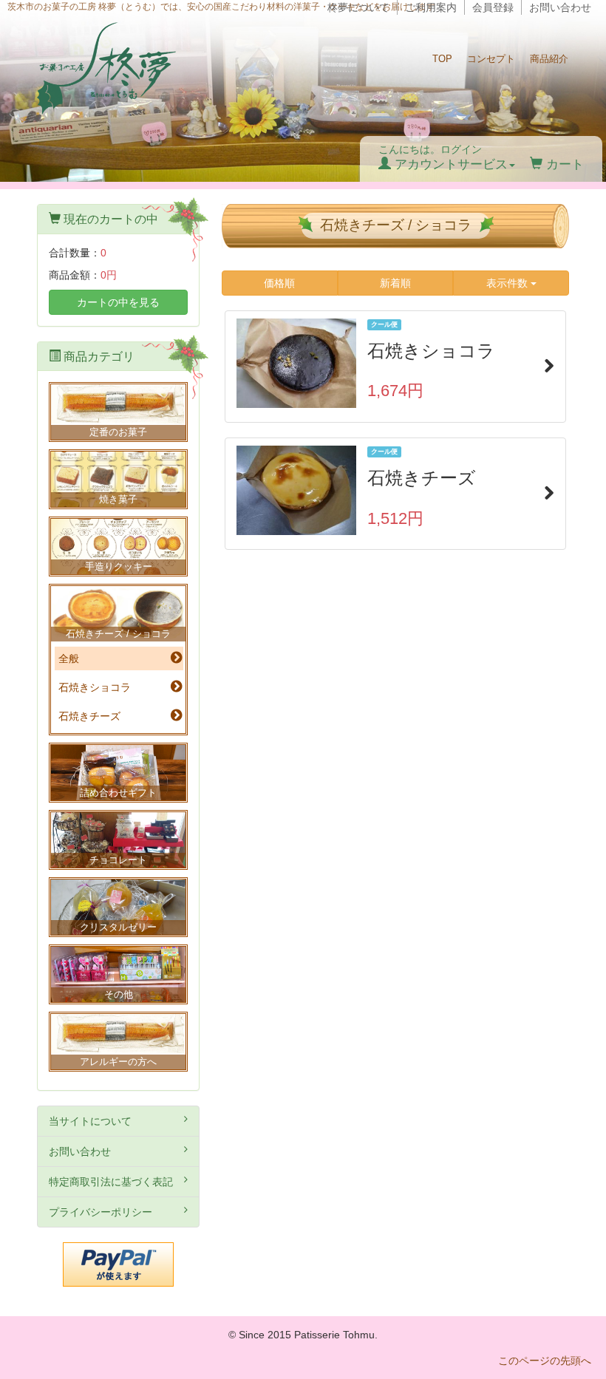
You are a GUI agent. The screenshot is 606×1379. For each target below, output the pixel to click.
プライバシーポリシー (100, 1212)
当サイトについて (90, 1121)
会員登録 (493, 7)
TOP (442, 59)
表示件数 (508, 283)
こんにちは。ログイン (443, 157)
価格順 (279, 283)
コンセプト (491, 59)
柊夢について (358, 7)
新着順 (395, 283)
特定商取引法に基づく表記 (111, 1182)
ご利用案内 (431, 7)
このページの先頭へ (544, 1360)
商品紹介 (549, 59)
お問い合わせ (560, 7)
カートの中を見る (118, 302)
